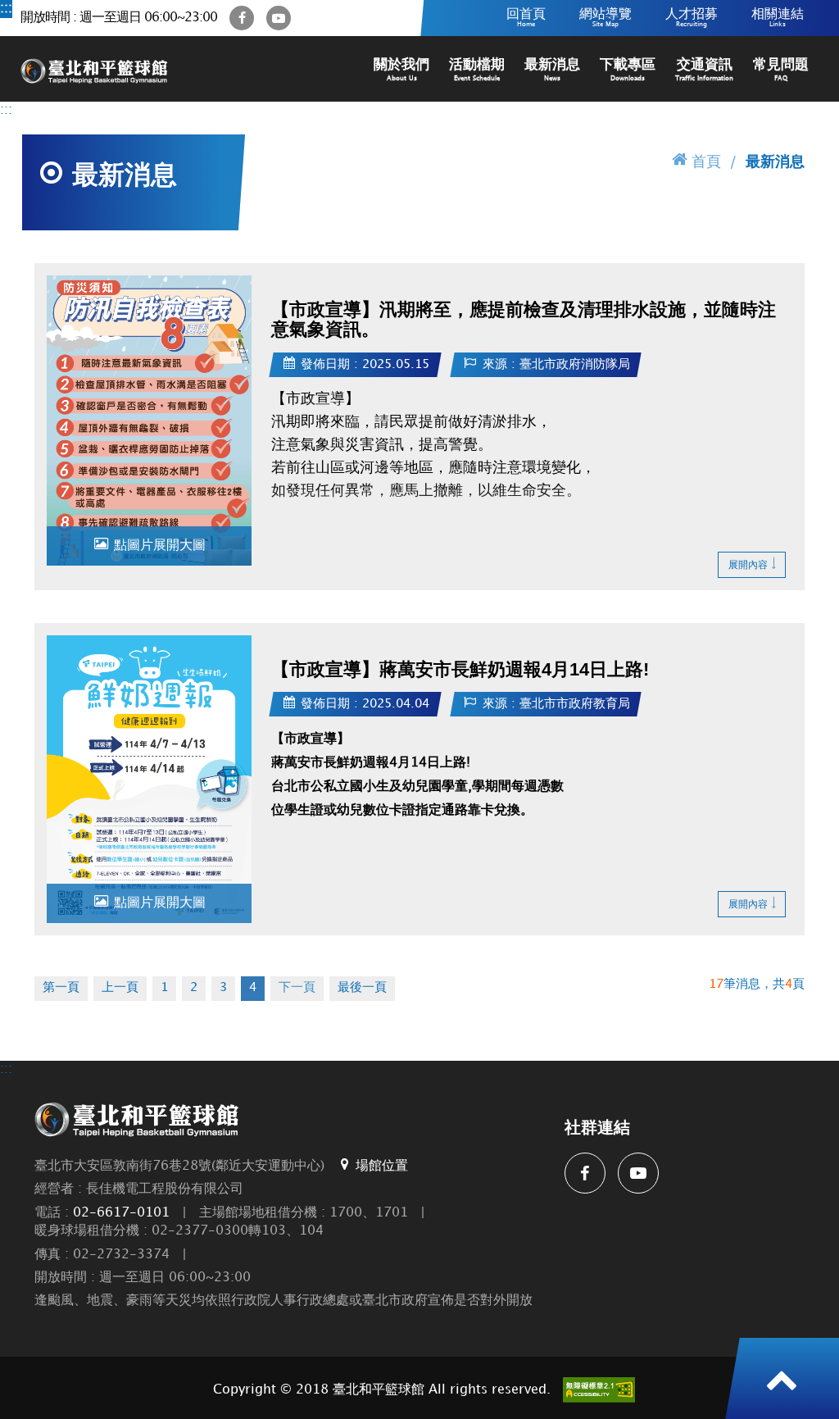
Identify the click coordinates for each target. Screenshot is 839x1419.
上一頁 (120, 988)
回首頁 (526, 17)
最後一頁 (362, 988)
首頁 (706, 162)
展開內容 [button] (748, 565)
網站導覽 (605, 17)
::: (6, 8)
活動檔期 (477, 69)
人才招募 (691, 17)
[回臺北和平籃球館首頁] (94, 68)
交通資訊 (704, 69)
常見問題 (781, 69)
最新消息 (552, 69)
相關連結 (777, 17)
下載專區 (627, 69)
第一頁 (61, 988)
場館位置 (382, 1166)
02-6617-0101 (121, 1213)
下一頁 (297, 988)
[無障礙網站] (599, 1390)
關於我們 (401, 69)
